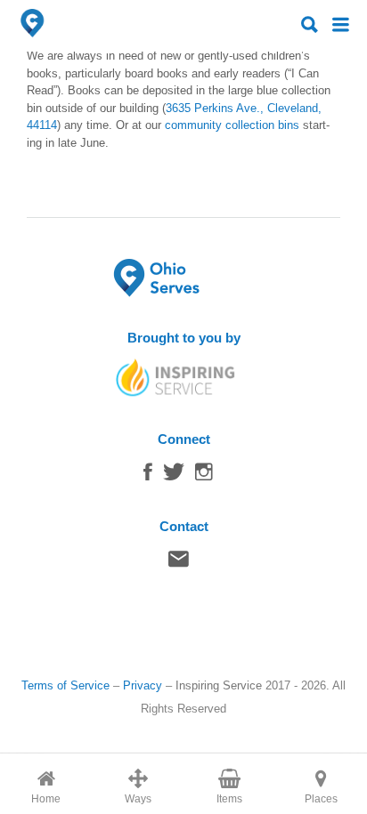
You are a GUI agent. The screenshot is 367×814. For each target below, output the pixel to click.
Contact (178, 563)
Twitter (173, 476)
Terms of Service (65, 685)
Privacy (142, 685)
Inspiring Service (218, 685)
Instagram (204, 476)
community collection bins (232, 125)
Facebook (147, 476)
